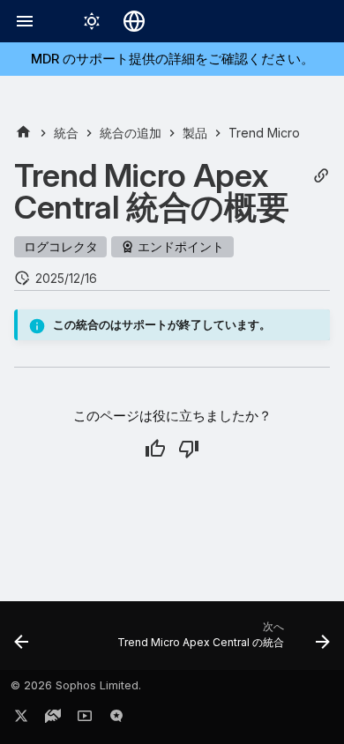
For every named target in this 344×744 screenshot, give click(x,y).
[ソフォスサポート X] (21, 719)
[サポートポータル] (53, 719)
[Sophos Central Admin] (23, 132)
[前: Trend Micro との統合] (21, 641)
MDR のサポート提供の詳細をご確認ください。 (172, 58)
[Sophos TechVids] (85, 719)
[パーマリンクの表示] (321, 176)
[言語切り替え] (134, 21)
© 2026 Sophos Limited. (76, 685)
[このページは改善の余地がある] (189, 448)
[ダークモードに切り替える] (91, 21)
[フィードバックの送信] (116, 719)
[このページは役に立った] (155, 448)
